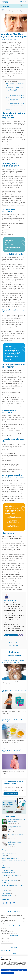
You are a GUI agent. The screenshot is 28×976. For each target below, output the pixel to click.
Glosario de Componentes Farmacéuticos (13, 860)
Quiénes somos (5, 941)
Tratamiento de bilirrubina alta (17, 103)
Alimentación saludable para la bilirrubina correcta (15, 106)
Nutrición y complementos (9, 880)
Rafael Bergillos (10, 600)
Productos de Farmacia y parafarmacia (13, 885)
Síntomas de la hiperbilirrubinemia (13, 90)
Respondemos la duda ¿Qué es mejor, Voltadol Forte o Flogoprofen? (16, 842)
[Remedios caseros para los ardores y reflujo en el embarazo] (4, 836)
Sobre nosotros (6, 893)
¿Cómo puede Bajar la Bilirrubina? (15, 97)
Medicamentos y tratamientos (10, 875)
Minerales (4, 877)
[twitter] (14, 902)
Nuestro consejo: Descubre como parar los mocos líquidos (13, 661)
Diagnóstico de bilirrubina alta (17, 95)
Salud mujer (5, 890)
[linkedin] (10, 902)
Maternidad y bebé (7, 870)
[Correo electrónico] (22, 635)
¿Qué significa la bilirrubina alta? (15, 87)
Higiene (4, 865)
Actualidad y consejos (8, 853)
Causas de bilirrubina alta (16, 93)
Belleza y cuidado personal (9, 858)
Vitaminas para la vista (8, 895)
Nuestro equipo (5, 938)
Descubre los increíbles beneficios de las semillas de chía (16, 828)
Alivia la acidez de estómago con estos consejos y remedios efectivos (13, 750)
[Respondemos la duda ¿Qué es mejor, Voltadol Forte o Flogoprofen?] (4, 843)
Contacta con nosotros (7, 943)
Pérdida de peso (6, 883)
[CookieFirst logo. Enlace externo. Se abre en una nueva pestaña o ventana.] (1, 957)
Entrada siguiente (14, 645)
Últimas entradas (5, 940)
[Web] (19, 635)
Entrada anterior (14, 642)
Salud (3, 39)
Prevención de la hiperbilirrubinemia (13, 100)
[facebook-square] (7, 902)
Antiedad (4, 855)
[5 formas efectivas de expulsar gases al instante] (4, 821)
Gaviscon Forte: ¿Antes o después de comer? (14, 690)
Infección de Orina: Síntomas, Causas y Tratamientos (12, 720)
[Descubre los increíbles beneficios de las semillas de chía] (4, 828)
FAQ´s (2, 944)
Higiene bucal (6, 867)
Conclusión (10, 109)
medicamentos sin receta (9, 872)
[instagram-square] (3, 902)
